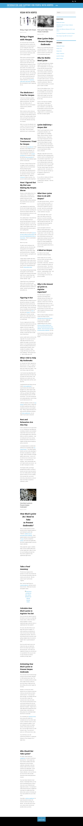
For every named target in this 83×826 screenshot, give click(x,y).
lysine (32, 310)
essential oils (30, 146)
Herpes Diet (59, 51)
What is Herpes (59, 58)
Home (57, 5)
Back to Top (41, 819)
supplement (22, 758)
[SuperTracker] (28, 597)
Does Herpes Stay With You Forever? (64, 35)
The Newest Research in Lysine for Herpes (65, 33)
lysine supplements (27, 386)
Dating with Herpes (60, 22)
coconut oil (22, 177)
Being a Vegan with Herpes (28, 30)
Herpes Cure (59, 48)
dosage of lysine (32, 716)
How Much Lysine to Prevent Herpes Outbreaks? (26, 505)
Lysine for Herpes (60, 56)
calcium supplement (30, 798)
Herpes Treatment (60, 53)
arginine (28, 312)
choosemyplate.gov (24, 585)
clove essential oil (29, 157)
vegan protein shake (27, 267)
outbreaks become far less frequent (44, 318)
